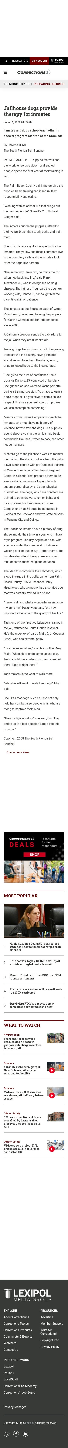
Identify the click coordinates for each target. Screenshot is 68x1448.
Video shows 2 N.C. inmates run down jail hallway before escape (23, 1095)
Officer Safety (12, 1113)
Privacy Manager (15, 1407)
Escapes (9, 1063)
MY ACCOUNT (39, 61)
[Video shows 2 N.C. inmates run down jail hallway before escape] (55, 1092)
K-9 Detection (12, 1034)
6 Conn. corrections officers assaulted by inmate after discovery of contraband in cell (22, 1121)
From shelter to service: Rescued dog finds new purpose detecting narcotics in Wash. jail (22, 1043)
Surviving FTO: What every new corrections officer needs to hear (31, 1005)
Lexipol (29, 1422)
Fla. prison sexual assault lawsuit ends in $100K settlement (35, 991)
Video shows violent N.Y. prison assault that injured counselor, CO (21, 1149)
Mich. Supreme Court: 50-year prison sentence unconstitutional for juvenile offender (35, 947)
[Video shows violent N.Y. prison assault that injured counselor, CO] (55, 1145)
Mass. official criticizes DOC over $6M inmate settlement (35, 977)
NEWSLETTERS (20, 61)
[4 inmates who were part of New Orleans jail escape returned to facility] (55, 1066)
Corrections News (18, 752)
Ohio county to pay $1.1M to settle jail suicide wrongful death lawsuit (34, 962)
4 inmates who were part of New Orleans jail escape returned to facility (22, 1070)
